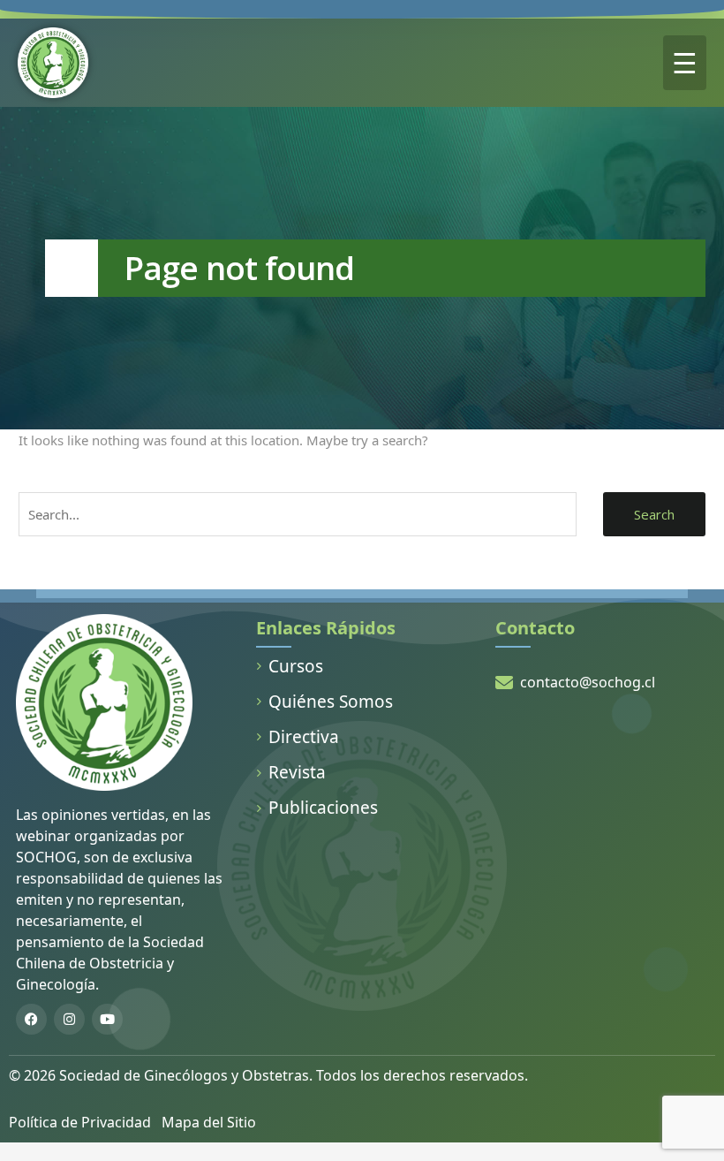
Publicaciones (323, 807)
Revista (297, 772)
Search (654, 514)
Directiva (303, 736)
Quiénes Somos (330, 701)
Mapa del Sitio (209, 1122)
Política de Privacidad (80, 1122)
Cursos (295, 666)
